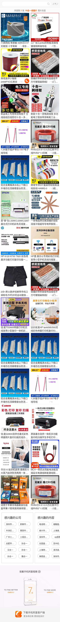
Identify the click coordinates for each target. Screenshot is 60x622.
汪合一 (10, 549)
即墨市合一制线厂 (28, 524)
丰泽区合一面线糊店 (15, 530)
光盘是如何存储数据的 (49, 543)
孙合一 (24, 543)
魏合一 (24, 556)
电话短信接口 (45, 524)
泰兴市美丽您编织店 (48, 530)
